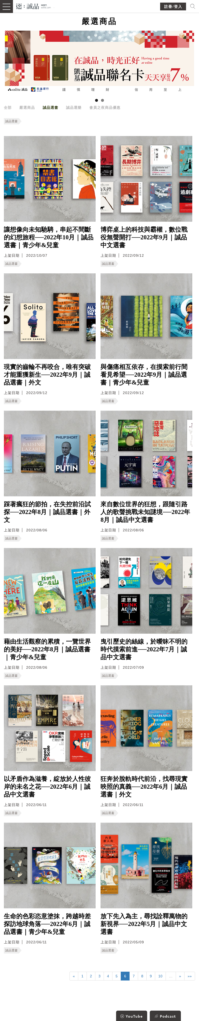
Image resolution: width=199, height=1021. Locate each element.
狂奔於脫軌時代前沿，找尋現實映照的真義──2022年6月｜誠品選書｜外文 (144, 786)
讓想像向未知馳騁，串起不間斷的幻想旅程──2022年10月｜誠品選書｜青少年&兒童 (49, 237)
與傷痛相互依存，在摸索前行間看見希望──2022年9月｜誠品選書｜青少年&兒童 (144, 374)
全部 (8, 107)
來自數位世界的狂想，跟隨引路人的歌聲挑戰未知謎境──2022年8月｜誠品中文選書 (145, 512)
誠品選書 (50, 107)
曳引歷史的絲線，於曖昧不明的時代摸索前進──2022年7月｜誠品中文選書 (144, 649)
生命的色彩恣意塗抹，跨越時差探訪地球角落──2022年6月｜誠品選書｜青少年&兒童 (47, 924)
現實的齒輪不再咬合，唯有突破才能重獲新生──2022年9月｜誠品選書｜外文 (47, 374)
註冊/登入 (173, 7)
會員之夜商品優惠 (104, 107)
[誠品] (33, 6)
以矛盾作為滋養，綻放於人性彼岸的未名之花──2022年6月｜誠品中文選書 (47, 786)
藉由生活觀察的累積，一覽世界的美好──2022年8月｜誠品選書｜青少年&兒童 (47, 649)
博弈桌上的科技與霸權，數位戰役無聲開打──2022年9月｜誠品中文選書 (144, 237)
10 (160, 976)
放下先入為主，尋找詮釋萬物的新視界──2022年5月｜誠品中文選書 (144, 924)
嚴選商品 (27, 107)
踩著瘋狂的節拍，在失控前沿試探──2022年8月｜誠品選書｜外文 (47, 512)
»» (190, 976)
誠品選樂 (74, 107)
